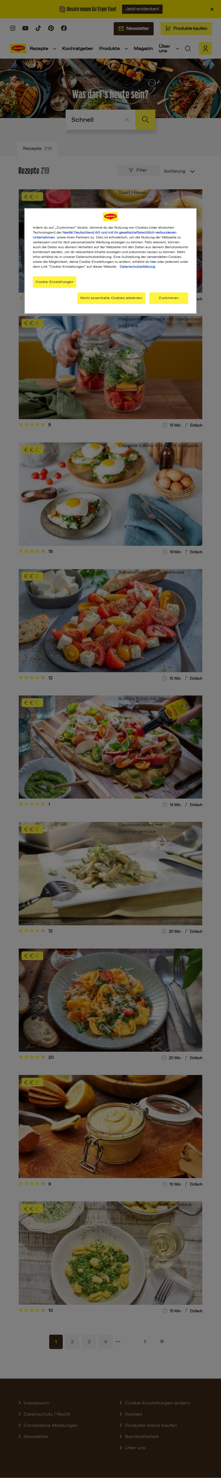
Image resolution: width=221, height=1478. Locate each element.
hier (153, 262)
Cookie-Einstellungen (54, 282)
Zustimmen (169, 298)
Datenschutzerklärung (137, 267)
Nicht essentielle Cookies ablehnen (111, 298)
